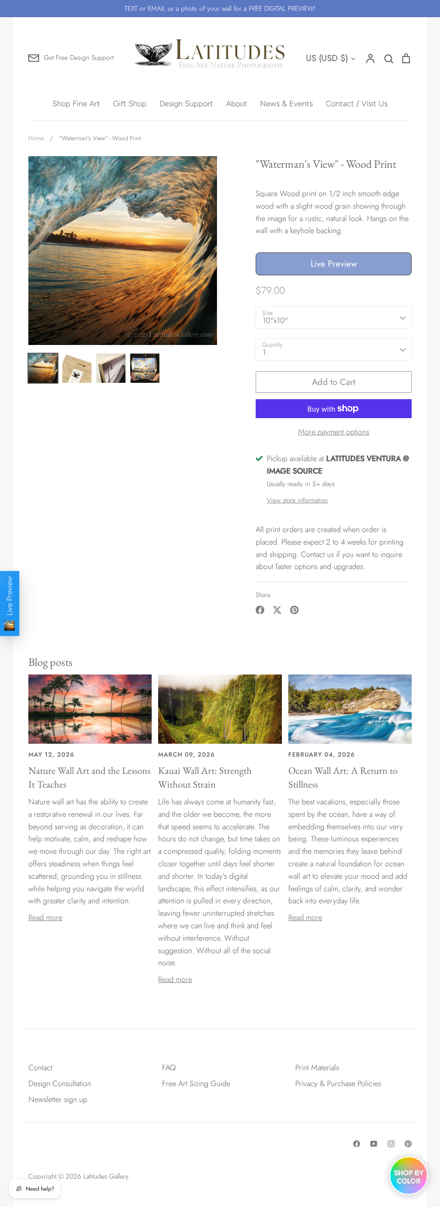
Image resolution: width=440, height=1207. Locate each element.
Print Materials (317, 1067)
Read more (45, 917)
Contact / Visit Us (357, 103)
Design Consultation (59, 1083)
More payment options (333, 431)
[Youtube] (373, 1143)
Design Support (186, 103)
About (236, 103)
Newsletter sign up (57, 1099)
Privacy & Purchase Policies (338, 1083)
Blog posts (50, 661)
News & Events (286, 103)
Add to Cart (333, 382)
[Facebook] (356, 1143)
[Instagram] (391, 1143)
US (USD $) (327, 58)
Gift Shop (130, 103)
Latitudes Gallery (105, 1176)
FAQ (169, 1067)
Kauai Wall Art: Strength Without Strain (205, 777)
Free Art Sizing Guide (196, 1083)
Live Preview (334, 263)
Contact (40, 1067)
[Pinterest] (408, 1143)
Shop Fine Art (76, 103)
